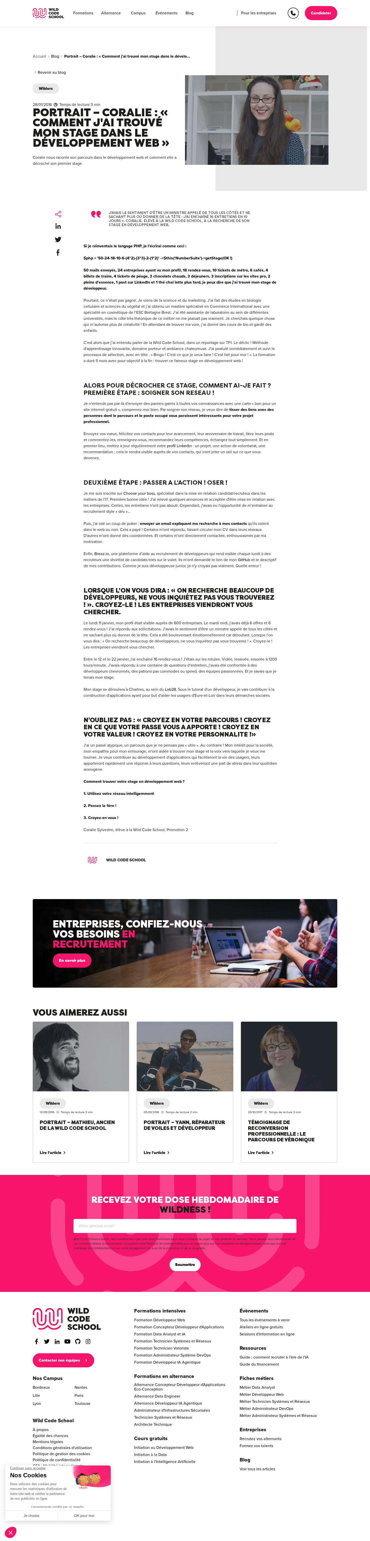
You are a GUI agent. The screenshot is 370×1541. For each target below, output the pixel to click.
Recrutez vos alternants (260, 1439)
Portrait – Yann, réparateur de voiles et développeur (182, 1024)
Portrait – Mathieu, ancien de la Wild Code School (77, 1024)
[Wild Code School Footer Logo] (67, 1319)
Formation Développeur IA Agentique (167, 1362)
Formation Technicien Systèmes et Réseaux (172, 1341)
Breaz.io (101, 553)
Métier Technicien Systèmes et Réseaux (275, 1401)
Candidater (321, 13)
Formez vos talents (256, 1446)
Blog (190, 13)
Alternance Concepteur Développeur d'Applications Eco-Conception (179, 1387)
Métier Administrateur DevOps (266, 1408)
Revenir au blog (52, 72)
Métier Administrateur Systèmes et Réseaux (278, 1415)
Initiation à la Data (150, 1454)
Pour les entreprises (258, 13)
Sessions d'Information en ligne (267, 1334)
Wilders (46, 88)
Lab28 (170, 689)
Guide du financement (259, 1364)
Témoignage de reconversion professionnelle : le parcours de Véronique (284, 1027)
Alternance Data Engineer (157, 1396)
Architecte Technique (153, 1424)
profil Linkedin (179, 445)
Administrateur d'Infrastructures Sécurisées (172, 1410)
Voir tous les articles (257, 1469)
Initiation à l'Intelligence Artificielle (165, 1461)
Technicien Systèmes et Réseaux (163, 1417)
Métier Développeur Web (262, 1394)
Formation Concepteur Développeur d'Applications (179, 1327)
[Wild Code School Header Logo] (48, 13)
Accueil (39, 56)
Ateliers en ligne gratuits (261, 1327)
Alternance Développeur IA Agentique (168, 1403)
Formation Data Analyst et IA (160, 1334)
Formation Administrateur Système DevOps (172, 1355)
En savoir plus (72, 960)
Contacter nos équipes (59, 1360)
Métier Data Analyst (257, 1387)
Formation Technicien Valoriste (161, 1348)
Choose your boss (139, 493)
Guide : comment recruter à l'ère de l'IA (274, 1357)
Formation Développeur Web (159, 1320)
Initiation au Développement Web (164, 1447)
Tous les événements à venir (265, 1320)
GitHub (244, 559)
